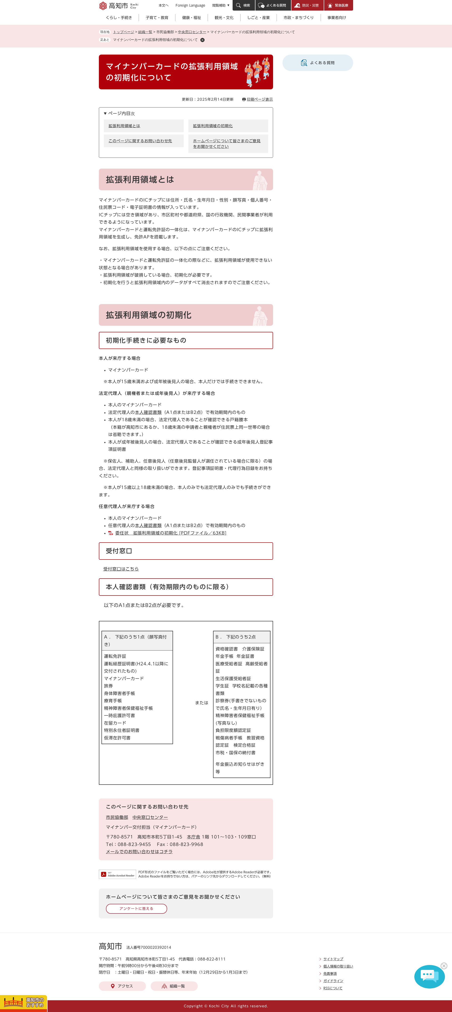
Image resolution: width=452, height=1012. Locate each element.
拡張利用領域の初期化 (213, 126)
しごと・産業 (258, 18)
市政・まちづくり (299, 18)
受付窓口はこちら (121, 569)
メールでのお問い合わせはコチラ (139, 851)
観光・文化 (224, 18)
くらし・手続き (119, 18)
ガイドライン (333, 981)
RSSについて (333, 988)
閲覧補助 (219, 5)
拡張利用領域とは (124, 126)
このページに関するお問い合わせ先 (140, 141)
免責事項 (330, 973)
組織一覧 (145, 32)
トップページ (123, 32)
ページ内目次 (121, 113)
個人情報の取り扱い (338, 966)
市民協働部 (117, 817)
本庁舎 (193, 837)
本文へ (164, 5)
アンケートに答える (136, 908)
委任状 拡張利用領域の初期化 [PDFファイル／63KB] (171, 533)
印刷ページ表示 (260, 99)
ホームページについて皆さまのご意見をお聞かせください (227, 143)
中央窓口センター (192, 32)
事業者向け (336, 18)
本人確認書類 (148, 412)
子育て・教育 (157, 18)
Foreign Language (190, 5)
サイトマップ (333, 959)
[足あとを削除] (202, 40)
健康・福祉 (191, 18)
